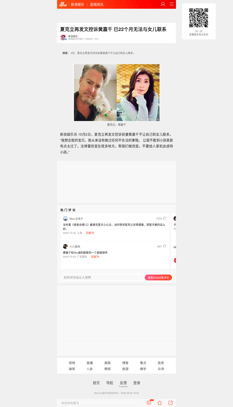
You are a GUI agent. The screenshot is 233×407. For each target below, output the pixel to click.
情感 (107, 368)
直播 (90, 362)
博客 (125, 362)
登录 (136, 382)
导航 (109, 382)
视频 (72, 362)
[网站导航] (171, 4)
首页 (96, 382)
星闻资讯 (96, 4)
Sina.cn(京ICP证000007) (106, 392)
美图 (107, 362)
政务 (161, 362)
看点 (143, 362)
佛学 (143, 368)
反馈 (123, 382)
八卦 (90, 368)
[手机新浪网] (63, 5)
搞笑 (72, 368)
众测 (161, 368)
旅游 (125, 368)
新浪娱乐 (77, 4)
